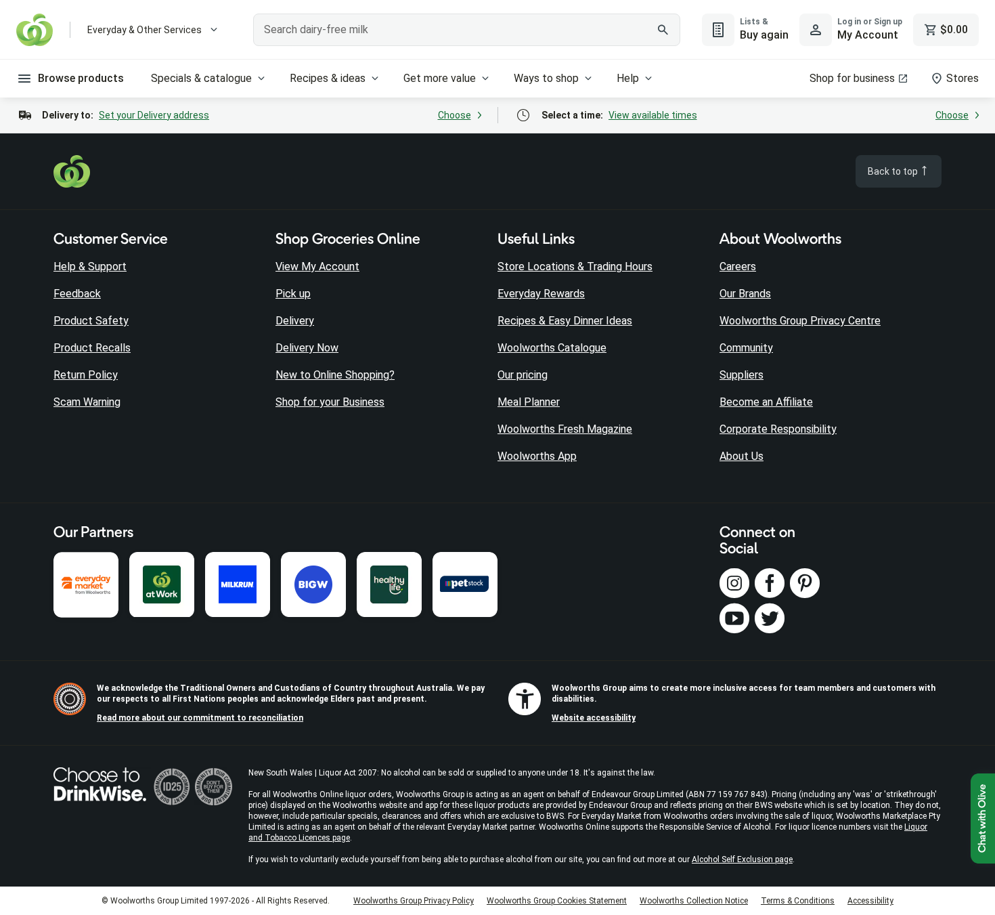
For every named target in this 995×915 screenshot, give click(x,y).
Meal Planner (529, 402)
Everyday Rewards (541, 293)
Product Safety (91, 320)
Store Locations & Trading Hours (575, 266)
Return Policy (85, 374)
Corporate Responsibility (778, 429)
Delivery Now (306, 347)
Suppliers (742, 374)
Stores (962, 78)
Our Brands (745, 293)
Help (628, 78)
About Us (742, 456)
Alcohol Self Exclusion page (742, 859)
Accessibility (870, 901)
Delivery (294, 320)
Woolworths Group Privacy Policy (413, 901)
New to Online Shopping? (335, 374)
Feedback (77, 293)
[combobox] (466, 30)
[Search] (663, 30)
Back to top (894, 171)
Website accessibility (594, 718)
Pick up (293, 293)
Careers (738, 266)
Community (746, 347)
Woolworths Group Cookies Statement (557, 901)
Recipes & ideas (328, 78)
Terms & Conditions (798, 901)
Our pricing (523, 374)
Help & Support (90, 266)
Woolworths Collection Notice (694, 901)
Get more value (439, 78)
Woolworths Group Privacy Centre (800, 320)
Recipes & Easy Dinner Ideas (565, 320)
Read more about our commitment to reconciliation (200, 718)
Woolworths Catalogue (552, 347)
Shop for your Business (329, 402)
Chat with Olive (982, 818)
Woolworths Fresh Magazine (565, 429)
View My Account (317, 266)
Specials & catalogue (201, 78)
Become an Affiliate (766, 402)
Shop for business (852, 78)
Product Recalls (92, 347)
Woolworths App (537, 456)
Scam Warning (86, 402)
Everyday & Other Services (144, 29)
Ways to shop (546, 78)
